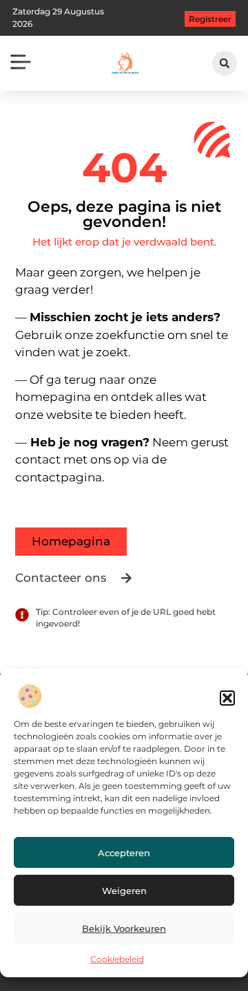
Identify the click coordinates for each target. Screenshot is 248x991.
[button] (227, 698)
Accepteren (124, 852)
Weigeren (124, 890)
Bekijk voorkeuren (124, 928)
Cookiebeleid (117, 959)
